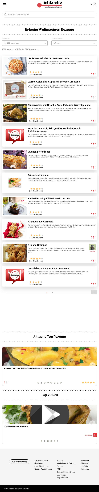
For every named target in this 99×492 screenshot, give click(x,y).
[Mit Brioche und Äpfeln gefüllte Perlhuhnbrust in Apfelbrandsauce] (15, 136)
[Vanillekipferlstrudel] (15, 159)
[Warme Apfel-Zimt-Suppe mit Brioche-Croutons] (15, 89)
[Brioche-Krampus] (15, 253)
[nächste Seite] (94, 292)
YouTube (84, 466)
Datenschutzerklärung (66, 472)
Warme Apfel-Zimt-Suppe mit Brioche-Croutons (54, 81)
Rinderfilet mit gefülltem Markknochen (49, 198)
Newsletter (38, 463)
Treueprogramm (41, 460)
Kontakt (60, 460)
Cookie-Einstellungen (43, 469)
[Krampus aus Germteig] (15, 229)
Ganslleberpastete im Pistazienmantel (48, 268)
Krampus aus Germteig (40, 221)
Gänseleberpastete (38, 175)
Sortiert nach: (56, 39)
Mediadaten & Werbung (66, 463)
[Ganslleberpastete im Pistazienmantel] (15, 276)
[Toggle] (93, 4)
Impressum (61, 475)
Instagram (85, 469)
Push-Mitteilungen (41, 466)
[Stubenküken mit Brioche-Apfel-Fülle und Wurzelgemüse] (15, 113)
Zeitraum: (6, 39)
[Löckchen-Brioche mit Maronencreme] (15, 66)
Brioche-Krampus (37, 245)
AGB (58, 469)
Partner (60, 466)
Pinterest (84, 463)
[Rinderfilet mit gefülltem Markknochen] (15, 206)
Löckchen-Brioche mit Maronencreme (48, 58)
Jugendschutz (62, 478)
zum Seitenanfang (19, 462)
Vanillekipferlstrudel (39, 151)
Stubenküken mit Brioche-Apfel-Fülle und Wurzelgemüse (59, 105)
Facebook (85, 460)
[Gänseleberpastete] (15, 183)
